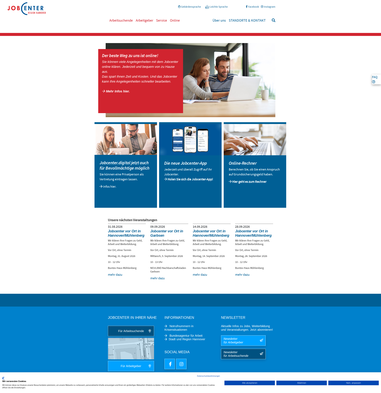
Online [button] (175, 20)
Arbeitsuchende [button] (121, 20)
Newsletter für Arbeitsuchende (236, 354)
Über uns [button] (219, 20)
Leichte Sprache (218, 6)
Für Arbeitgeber (131, 366)
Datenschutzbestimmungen (208, 376)
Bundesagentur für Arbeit (186, 335)
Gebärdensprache (190, 6)
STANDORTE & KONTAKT (247, 20)
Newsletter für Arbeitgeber (233, 340)
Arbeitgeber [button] (144, 20)
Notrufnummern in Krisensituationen (178, 327)
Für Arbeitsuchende (131, 331)
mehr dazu (115, 274)
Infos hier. (110, 186)
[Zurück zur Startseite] (194, 8)
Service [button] (161, 20)
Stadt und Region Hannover (187, 339)
